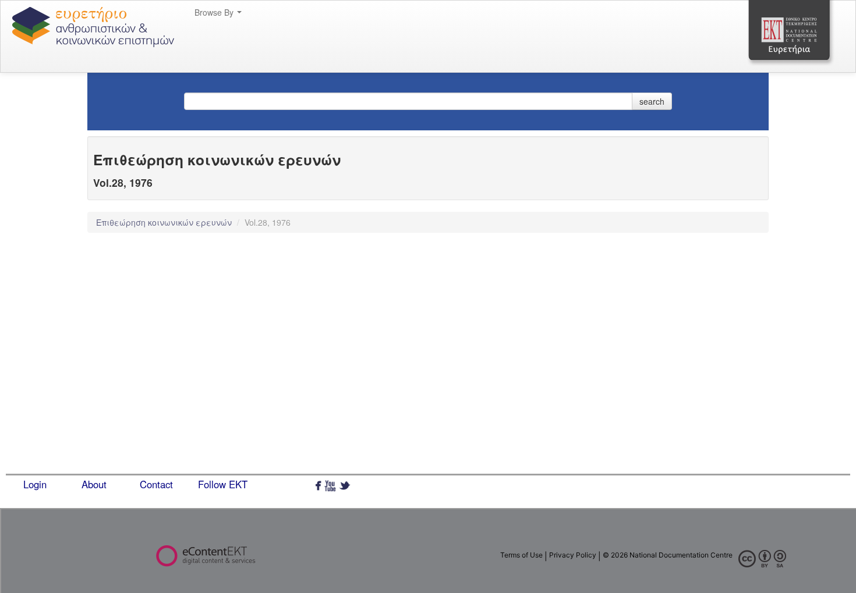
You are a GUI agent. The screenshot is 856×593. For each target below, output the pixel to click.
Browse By (215, 12)
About (94, 484)
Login (35, 484)
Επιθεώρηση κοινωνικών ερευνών (165, 222)
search (651, 101)
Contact (156, 484)
